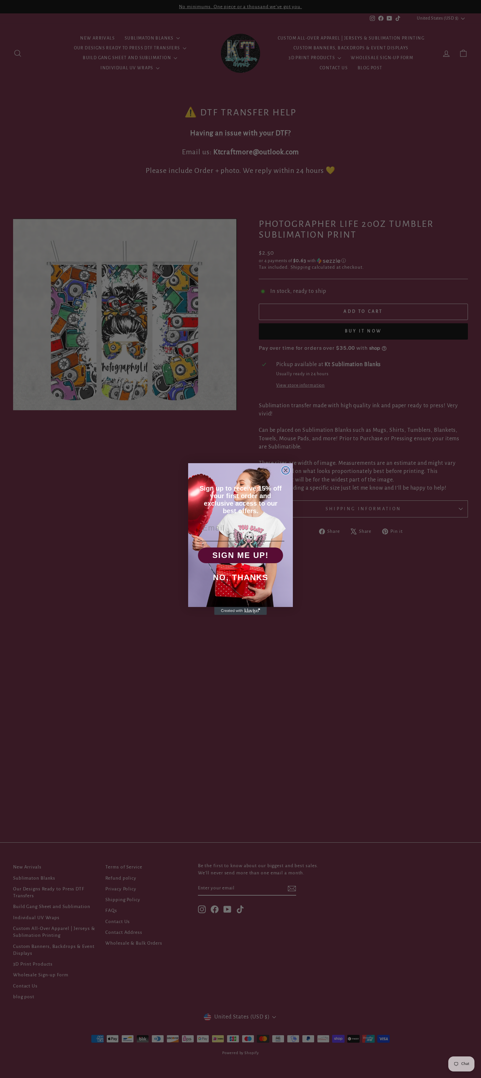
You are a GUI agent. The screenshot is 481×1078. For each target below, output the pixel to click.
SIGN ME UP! (240, 555)
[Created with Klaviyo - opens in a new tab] (240, 611)
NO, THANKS (240, 577)
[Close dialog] (286, 470)
